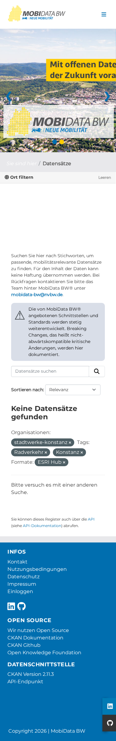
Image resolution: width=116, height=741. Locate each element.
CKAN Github (24, 645)
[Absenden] (97, 371)
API (91, 519)
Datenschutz (23, 577)
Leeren (104, 177)
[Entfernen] (70, 443)
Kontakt (17, 562)
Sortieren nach (27, 389)
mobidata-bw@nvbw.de (36, 294)
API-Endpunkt (25, 681)
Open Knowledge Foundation (44, 652)
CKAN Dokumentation (35, 638)
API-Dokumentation (42, 525)
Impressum (21, 584)
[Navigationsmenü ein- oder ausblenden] (104, 14)
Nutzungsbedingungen (37, 569)
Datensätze (57, 163)
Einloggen (20, 591)
